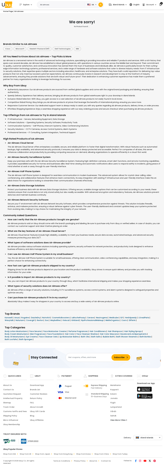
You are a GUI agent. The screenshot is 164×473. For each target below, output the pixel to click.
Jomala (113, 398)
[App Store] (144, 390)
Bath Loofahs (11, 339)
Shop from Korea (83, 454)
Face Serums (35, 331)
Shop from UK (25, 454)
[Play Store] (144, 397)
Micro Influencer (10, 420)
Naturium (20, 320)
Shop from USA (9, 454)
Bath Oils (85, 336)
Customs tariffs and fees (15, 411)
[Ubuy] (7, 4)
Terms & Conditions (61, 461)
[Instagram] (140, 461)
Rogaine (25, 317)
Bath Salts (96, 336)
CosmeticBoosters (61, 317)
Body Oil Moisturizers (15, 336)
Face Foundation (55, 334)
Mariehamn (115, 385)
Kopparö (114, 389)
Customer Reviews (38, 394)
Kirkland (75, 320)
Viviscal (66, 320)
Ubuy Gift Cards (37, 411)
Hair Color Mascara (109, 334)
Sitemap (7, 402)
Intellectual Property (12, 398)
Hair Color (70, 334)
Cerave (90, 317)
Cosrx (124, 320)
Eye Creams (32, 336)
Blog (32, 415)
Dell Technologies (62, 49)
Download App (37, 385)
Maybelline (55, 320)
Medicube (114, 317)
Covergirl (30, 320)
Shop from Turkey (120, 454)
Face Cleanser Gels (48, 336)
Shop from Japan (42, 454)
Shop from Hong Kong (63, 454)
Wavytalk (9, 320)
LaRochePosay (78, 317)
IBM (77, 49)
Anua (17, 317)
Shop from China (101, 454)
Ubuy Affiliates (37, 420)
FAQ (32, 402)
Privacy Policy (80, 461)
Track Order (9, 407)
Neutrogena (102, 317)
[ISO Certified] (28, 441)
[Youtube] (145, 461)
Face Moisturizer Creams (55, 331)
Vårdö (113, 411)
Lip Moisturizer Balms (69, 336)
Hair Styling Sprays (133, 331)
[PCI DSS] (9, 441)
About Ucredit (36, 407)
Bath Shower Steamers (127, 336)
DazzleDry (36, 317)
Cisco (7, 49)
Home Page (8, 11)
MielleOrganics (112, 320)
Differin (132, 320)
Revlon (40, 320)
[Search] (100, 4)
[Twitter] (150, 461)
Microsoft (20, 49)
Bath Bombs (145, 336)
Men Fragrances (38, 334)
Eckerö (113, 394)
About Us (7, 385)
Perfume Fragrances (78, 331)
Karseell (9, 317)
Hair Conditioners (98, 331)
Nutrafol (46, 317)
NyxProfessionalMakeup (92, 320)
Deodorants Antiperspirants (133, 334)
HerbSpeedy (131, 317)
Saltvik (113, 415)
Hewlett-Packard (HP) (39, 49)
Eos (47, 320)
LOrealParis (144, 317)
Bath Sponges (26, 339)
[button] (118, 4)
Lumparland (116, 407)
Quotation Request (12, 394)
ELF (122, 317)
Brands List (35, 389)
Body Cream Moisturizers (17, 334)
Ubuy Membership (11, 424)
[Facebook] (136, 461)
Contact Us (8, 389)
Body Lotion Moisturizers (16, 331)
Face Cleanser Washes (87, 334)
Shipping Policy (10, 415)
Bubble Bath (109, 336)
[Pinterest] (154, 461)
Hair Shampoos (115, 331)
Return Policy (36, 398)
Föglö (113, 402)
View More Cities (118, 420)
